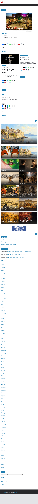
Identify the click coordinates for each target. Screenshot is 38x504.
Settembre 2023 (3, 316)
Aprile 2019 (2, 398)
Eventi (2, 5)
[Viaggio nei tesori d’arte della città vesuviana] (10, 217)
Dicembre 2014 (3, 467)
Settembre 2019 (3, 390)
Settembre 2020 (3, 371)
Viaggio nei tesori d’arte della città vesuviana (9, 221)
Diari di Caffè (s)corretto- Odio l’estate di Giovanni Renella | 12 (16, 252)
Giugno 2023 (3, 321)
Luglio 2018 (2, 411)
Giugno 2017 (3, 431)
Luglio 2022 (2, 338)
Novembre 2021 (3, 350)
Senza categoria (26, 55)
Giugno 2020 (3, 376)
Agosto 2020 (2, 373)
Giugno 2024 (3, 302)
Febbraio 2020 (3, 382)
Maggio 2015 (3, 462)
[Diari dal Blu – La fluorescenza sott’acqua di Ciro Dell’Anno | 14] (28, 217)
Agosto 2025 (2, 281)
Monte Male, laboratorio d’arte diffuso (26, 181)
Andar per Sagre (6, 97)
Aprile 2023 (2, 324)
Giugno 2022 (3, 339)
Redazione (15, 5)
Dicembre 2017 (3, 422)
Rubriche (29, 5)
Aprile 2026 (2, 268)
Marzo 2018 (2, 418)
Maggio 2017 (3, 433)
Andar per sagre (24, 59)
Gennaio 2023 (3, 328)
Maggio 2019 (3, 396)
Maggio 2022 (3, 341)
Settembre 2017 (3, 427)
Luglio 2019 (2, 393)
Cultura (6, 5)
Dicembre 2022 (3, 330)
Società (11, 5)
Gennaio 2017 (3, 439)
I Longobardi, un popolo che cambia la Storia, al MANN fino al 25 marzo (9, 71)
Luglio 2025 (2, 282)
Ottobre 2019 (3, 388)
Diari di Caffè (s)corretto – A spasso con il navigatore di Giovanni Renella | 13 (8, 194)
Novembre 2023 (3, 313)
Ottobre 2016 (3, 444)
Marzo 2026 (2, 270)
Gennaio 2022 (3, 347)
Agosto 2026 (2, 262)
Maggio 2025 (3, 285)
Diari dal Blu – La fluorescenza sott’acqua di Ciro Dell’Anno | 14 (27, 221)
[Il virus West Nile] (19, 124)
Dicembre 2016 (3, 441)
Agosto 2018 (2, 410)
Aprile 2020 (2, 379)
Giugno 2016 (3, 450)
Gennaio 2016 (3, 458)
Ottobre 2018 (3, 407)
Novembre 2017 (3, 424)
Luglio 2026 (2, 264)
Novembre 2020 (3, 368)
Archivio (33, 5)
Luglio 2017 (2, 430)
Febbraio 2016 (3, 456)
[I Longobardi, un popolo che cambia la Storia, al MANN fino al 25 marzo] (10, 59)
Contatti (20, 5)
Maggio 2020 (3, 378)
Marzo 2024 (2, 307)
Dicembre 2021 (3, 348)
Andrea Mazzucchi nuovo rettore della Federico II (26, 208)
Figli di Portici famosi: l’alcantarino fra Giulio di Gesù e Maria (28, 155)
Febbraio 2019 (3, 401)
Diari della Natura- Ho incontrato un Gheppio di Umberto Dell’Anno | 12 (9, 181)
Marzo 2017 (2, 436)
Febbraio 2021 (3, 364)
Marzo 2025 (2, 288)
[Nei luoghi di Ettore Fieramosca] (19, 22)
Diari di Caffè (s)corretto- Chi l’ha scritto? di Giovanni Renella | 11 (17, 254)
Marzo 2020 (2, 381)
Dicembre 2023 (3, 311)
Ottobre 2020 (3, 370)
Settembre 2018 (3, 408)
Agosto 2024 (2, 299)
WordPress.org (3, 484)
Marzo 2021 (2, 362)
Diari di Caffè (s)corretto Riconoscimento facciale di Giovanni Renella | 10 (18, 255)
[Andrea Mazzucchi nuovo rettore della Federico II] (28, 204)
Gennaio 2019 (3, 402)
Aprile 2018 (2, 416)
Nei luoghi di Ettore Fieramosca (10, 37)
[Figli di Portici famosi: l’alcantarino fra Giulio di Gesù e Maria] (28, 152)
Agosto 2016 (2, 447)
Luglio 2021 (2, 356)
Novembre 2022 (3, 331)
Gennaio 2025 (3, 291)
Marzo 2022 (2, 344)
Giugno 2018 (3, 413)
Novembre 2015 (3, 461)
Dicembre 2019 (3, 385)
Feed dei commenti (4, 482)
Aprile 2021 (2, 361)
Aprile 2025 (2, 287)
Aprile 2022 (2, 342)
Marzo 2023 (2, 325)
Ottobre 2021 (3, 351)
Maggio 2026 (3, 267)
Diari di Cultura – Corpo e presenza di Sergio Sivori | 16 (27, 168)
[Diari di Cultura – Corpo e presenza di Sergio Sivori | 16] (28, 165)
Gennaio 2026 (3, 273)
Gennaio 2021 (3, 365)
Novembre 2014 (3, 468)
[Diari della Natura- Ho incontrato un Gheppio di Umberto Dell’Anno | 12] (10, 178)
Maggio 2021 (3, 359)
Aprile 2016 (2, 453)
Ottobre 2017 (3, 425)
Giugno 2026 (3, 265)
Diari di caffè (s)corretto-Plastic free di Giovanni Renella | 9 (16, 257)
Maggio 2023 (3, 322)
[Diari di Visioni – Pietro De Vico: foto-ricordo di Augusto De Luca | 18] (10, 152)
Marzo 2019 (2, 399)
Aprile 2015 (2, 464)
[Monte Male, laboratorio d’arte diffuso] (28, 178)
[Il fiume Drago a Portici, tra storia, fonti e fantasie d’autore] (10, 204)
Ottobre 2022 (3, 333)
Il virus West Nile (6, 141)
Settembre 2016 (3, 445)
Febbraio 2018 (3, 419)
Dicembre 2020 (3, 367)
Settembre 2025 (3, 279)
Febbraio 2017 (3, 438)
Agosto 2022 (2, 336)
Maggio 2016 (3, 451)
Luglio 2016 (2, 448)
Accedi (2, 479)
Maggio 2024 (3, 304)
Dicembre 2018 (3, 404)
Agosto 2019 (2, 391)
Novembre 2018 (3, 405)
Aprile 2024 (2, 305)
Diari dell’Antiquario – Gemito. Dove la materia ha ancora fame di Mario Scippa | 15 (28, 194)
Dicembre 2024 (3, 293)
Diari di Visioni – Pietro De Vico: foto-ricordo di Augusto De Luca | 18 (9, 155)
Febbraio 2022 (3, 345)
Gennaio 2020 (3, 384)
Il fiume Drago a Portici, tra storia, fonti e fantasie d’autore (8, 208)
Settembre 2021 (3, 353)
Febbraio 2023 (3, 327)
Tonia (8, 35)
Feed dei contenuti (4, 481)
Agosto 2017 (2, 428)
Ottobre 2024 (3, 296)
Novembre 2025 (3, 276)
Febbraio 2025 (3, 290)
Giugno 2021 (3, 358)
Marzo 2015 (2, 465)
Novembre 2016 (3, 442)
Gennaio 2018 (3, 421)
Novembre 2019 (3, 387)
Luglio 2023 (2, 319)
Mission (24, 5)
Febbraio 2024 (3, 308)
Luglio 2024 (2, 301)
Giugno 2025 (3, 284)
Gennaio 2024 (3, 310)
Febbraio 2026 (3, 271)
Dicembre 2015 (3, 459)
